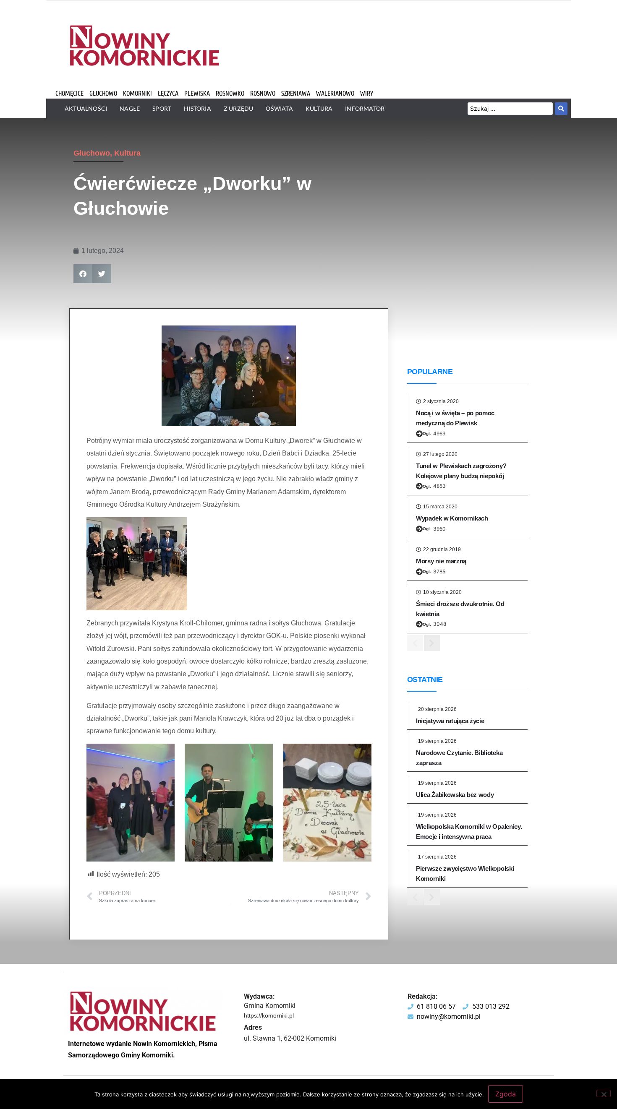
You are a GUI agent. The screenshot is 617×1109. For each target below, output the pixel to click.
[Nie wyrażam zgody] (603, 1093)
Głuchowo (91, 153)
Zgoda (505, 1094)
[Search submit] (561, 108)
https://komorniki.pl (269, 1015)
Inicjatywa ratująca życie (450, 720)
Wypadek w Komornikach (452, 518)
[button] (82, 273)
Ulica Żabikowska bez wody (455, 794)
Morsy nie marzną (441, 561)
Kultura (127, 153)
